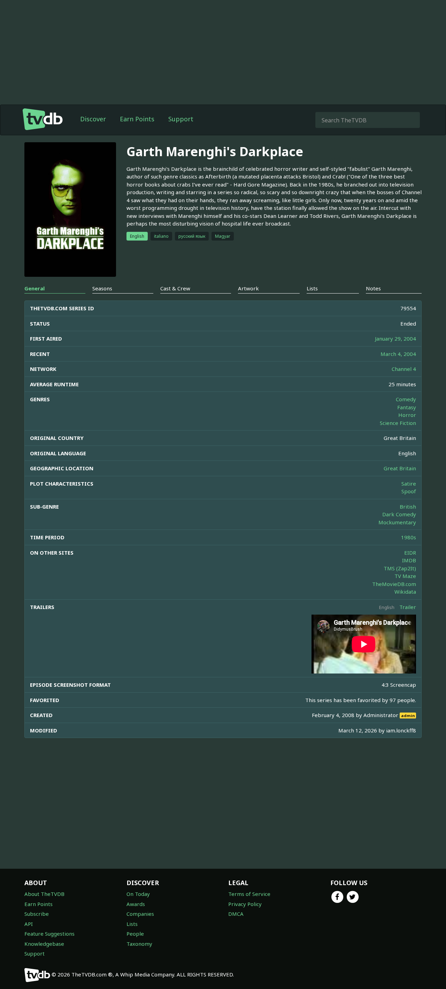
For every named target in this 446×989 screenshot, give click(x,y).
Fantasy (406, 407)
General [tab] (34, 288)
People (135, 933)
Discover (93, 119)
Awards (135, 903)
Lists (132, 923)
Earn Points (137, 119)
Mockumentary (397, 522)
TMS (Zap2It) (400, 568)
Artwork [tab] (248, 288)
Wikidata (405, 591)
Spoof (408, 491)
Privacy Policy (245, 903)
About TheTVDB (44, 893)
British (408, 506)
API (28, 923)
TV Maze (405, 575)
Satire (408, 483)
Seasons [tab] (102, 288)
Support (180, 119)
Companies (140, 913)
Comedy (406, 399)
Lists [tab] (312, 288)
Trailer (407, 606)
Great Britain (400, 468)
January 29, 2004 (395, 338)
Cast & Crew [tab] (175, 288)
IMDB (409, 560)
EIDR (410, 552)
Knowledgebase (44, 943)
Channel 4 (404, 368)
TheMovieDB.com (394, 583)
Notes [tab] (373, 288)
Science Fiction (398, 422)
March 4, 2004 (398, 353)
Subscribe (36, 913)
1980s (408, 537)
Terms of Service (249, 893)
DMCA (236, 913)
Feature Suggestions (49, 933)
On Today (138, 893)
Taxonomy (139, 943)
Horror (407, 414)
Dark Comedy (399, 514)
